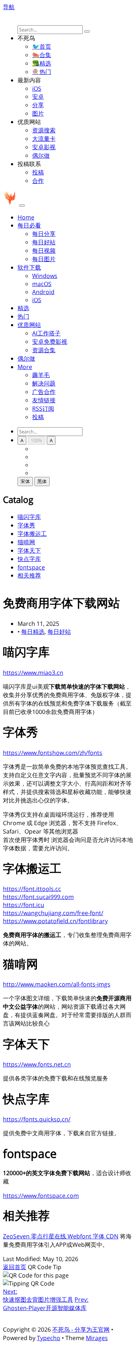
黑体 (42, 481)
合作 (38, 181)
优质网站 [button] (29, 325)
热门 (23, 316)
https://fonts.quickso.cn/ (37, 1119)
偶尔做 (41, 155)
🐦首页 (41, 46)
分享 (38, 105)
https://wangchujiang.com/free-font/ (53, 913)
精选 (23, 308)
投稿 (38, 172)
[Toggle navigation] (22, 205)
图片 (38, 113)
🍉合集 (41, 55)
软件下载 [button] (29, 267)
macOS (42, 284)
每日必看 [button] (29, 225)
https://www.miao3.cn (33, 673)
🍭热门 (41, 72)
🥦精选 (41, 63)
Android (43, 292)
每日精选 (33, 632)
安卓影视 (44, 147)
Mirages (97, 1338)
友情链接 (44, 400)
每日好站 (44, 242)
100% (36, 440)
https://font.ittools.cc (32, 889)
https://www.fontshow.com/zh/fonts (52, 753)
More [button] (25, 367)
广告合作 (44, 392)
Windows (44, 276)
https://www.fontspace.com (41, 1196)
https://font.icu (23, 905)
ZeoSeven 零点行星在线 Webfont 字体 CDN (60, 1236)
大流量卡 (44, 139)
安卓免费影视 (49, 342)
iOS (36, 88)
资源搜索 (44, 130)
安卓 (38, 97)
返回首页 (14, 1267)
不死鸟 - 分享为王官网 (81, 1329)
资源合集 (44, 350)
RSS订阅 (43, 409)
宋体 (25, 481)
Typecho (48, 1338)
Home (26, 217)
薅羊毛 (41, 375)
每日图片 (44, 259)
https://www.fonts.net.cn (37, 1064)
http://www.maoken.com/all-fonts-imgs (56, 984)
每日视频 (44, 251)
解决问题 (44, 383)
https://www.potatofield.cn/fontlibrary (55, 921)
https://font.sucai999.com (38, 897)
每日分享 (44, 234)
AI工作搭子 (46, 333)
